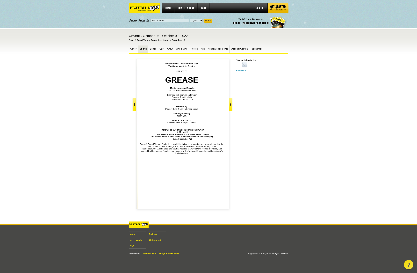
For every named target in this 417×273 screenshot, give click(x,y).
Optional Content (239, 48)
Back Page (257, 48)
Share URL (241, 71)
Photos (194, 48)
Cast (161, 48)
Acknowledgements (218, 48)
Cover (133, 48)
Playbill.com (149, 253)
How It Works (135, 240)
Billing (143, 48)
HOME (168, 8)
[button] (408, 264)
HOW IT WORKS (186, 8)
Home (132, 234)
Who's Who (181, 48)
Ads (203, 48)
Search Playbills (139, 20)
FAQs (204, 8)
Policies (153, 234)
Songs (153, 48)
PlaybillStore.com (169, 253)
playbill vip (144, 8)
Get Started (155, 240)
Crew (170, 48)
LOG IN (259, 8)
